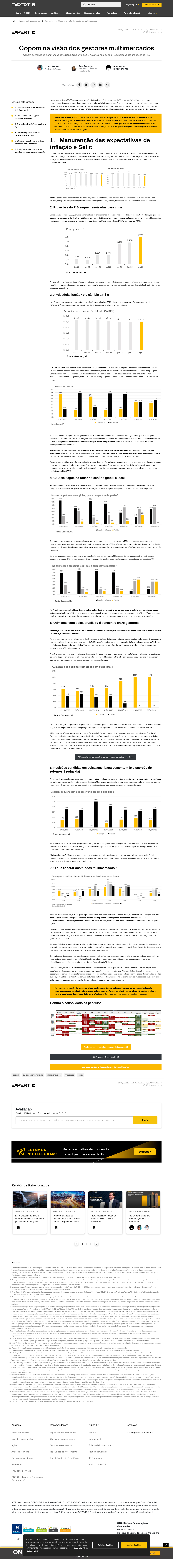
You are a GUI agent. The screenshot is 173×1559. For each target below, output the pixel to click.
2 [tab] (86, 1244)
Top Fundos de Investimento (63, 1451)
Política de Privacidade (100, 1445)
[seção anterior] (76, 1244)
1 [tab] (82, 1244)
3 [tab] (90, 1244)
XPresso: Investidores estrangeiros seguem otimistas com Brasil (105, 757)
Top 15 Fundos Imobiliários (63, 1432)
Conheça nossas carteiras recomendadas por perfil (106, 1047)
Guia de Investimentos (22, 1439)
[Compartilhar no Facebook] (79, 85)
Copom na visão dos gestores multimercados (77, 21)
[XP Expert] (23, 4)
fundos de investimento (33, 1075)
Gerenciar (78, 1548)
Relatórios (49, 21)
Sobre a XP (94, 1432)
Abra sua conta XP (152, 5)
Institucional (95, 1439)
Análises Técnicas (20, 1451)
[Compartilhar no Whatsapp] (93, 85)
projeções (69, 1075)
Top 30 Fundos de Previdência (64, 1458)
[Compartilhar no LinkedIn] (100, 85)
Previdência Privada (21, 1470)
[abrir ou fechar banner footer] (166, 1545)
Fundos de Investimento (29, 21)
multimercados (54, 1075)
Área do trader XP (97, 1464)
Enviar (145, 1120)
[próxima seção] (97, 1244)
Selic (81, 1075)
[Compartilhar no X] (86, 85)
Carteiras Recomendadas (62, 1439)
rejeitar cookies (105, 1545)
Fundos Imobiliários (21, 1432)
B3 (18, 1539)
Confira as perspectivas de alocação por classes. (125, 994)
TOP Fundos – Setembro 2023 (106, 1057)
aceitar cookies (134, 1545)
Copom (16, 1075)
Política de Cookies (98, 1451)
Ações (14, 1445)
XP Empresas (95, 1458)
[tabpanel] (30, 1212)
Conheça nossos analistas (140, 1432)
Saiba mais (32, 1551)
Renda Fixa (16, 1464)
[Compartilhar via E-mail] (107, 85)
